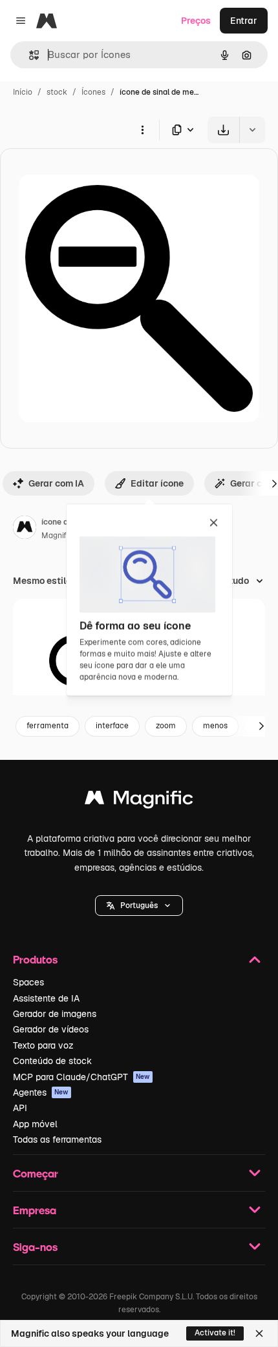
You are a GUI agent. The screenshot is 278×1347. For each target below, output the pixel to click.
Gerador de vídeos (51, 1029)
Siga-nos (35, 1247)
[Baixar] (223, 130)
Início (22, 92)
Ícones (93, 92)
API (20, 1108)
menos (215, 726)
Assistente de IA (46, 998)
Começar (35, 1173)
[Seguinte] (261, 726)
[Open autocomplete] (29, 55)
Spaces (28, 982)
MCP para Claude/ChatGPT (81, 1077)
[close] (213, 523)
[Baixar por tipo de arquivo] (184, 130)
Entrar (243, 20)
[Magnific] (139, 801)
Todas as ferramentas (57, 1139)
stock (57, 92)
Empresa (34, 1210)
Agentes (41, 1092)
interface (112, 726)
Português (139, 905)
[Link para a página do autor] (24, 529)
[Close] (259, 1333)
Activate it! (215, 1333)
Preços (196, 20)
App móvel (35, 1124)
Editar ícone (157, 483)
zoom (166, 726)
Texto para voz (43, 1045)
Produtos (35, 959)
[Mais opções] (142, 129)
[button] (139, 905)
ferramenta (48, 726)
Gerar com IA (56, 483)
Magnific (56, 535)
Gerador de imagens (54, 1014)
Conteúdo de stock (52, 1061)
